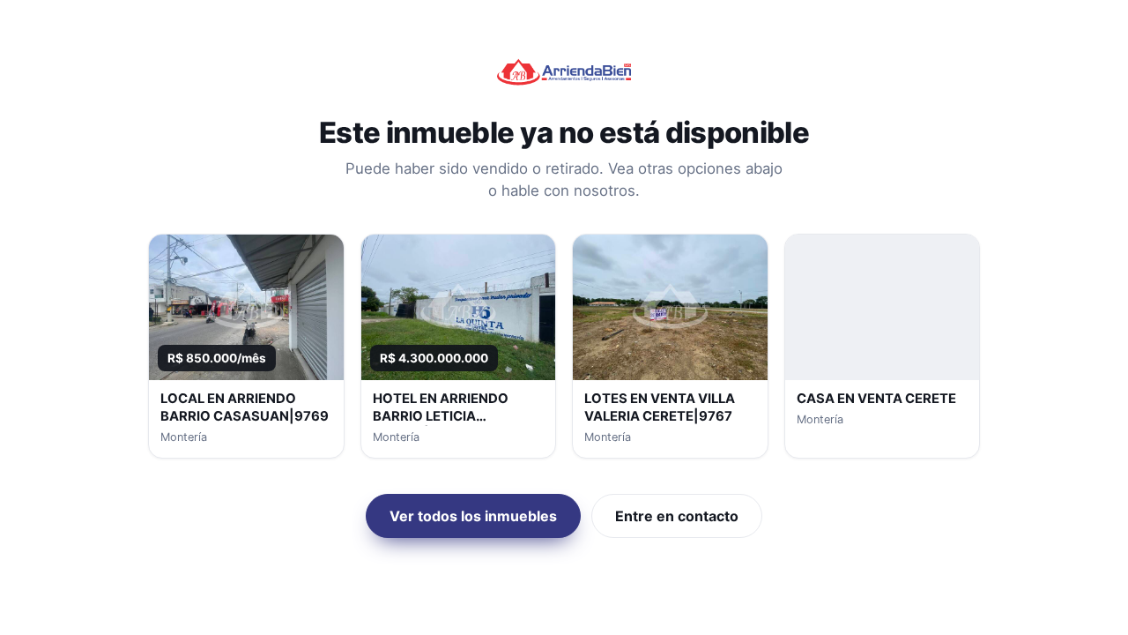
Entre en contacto (676, 516)
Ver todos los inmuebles (473, 516)
